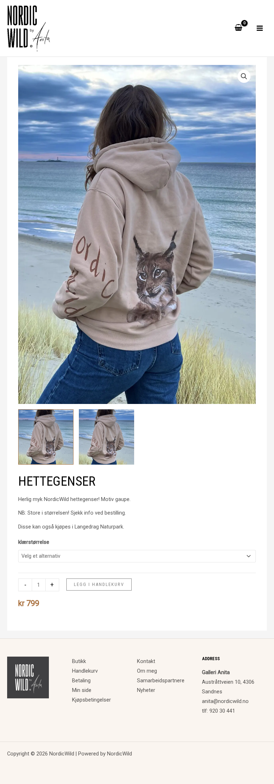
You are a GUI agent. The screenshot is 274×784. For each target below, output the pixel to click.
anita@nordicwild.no (225, 701)
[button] (244, 76)
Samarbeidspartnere (160, 680)
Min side (81, 690)
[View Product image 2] (106, 437)
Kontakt (146, 661)
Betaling (81, 680)
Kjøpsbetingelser (91, 700)
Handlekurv (85, 671)
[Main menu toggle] (260, 28)
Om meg (147, 671)
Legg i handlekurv (99, 584)
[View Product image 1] (45, 437)
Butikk (79, 661)
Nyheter (146, 690)
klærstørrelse (33, 542)
